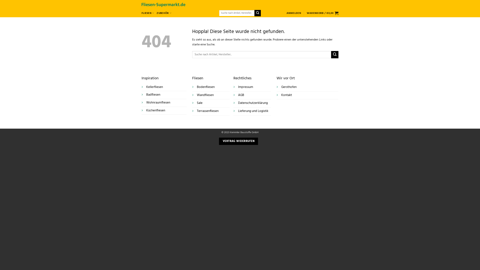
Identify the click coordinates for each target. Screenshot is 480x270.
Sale (199, 103)
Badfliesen (153, 94)
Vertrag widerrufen (238, 141)
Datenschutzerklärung (253, 103)
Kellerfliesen (154, 87)
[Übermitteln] (257, 13)
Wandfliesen (205, 95)
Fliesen (147, 13)
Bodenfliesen (206, 87)
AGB (241, 95)
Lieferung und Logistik (253, 111)
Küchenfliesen (155, 110)
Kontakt (286, 95)
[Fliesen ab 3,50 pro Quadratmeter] (163, 4)
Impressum (245, 87)
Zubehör (163, 13)
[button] (293, 13)
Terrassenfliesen (208, 111)
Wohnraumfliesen (158, 102)
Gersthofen (289, 87)
